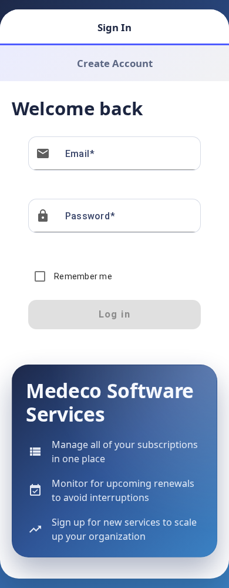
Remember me (83, 276)
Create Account (115, 63)
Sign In (114, 27)
